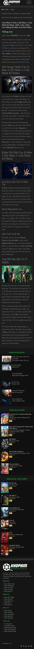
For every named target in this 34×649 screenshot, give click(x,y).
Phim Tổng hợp (8, 618)
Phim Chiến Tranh (9, 584)
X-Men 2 (12, 45)
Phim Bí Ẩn (7, 603)
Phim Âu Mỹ (7, 610)
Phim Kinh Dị (8, 591)
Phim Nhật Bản (8, 616)
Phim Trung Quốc (9, 614)
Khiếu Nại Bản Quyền (10, 631)
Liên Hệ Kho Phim (9, 625)
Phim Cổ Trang (8, 589)
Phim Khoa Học (8, 599)
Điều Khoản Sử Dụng (10, 627)
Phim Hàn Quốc (8, 612)
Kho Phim (25, 62)
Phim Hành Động (9, 586)
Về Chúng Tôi (8, 624)
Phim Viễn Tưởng (9, 597)
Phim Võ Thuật (8, 587)
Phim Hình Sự (8, 604)
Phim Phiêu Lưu (8, 601)
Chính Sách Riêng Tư (10, 629)
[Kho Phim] (11, 2)
